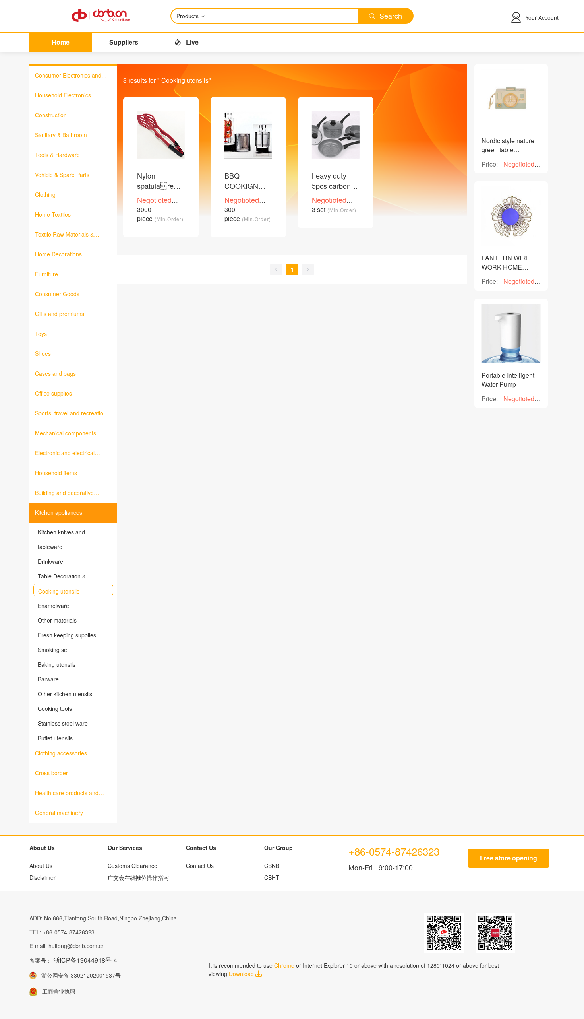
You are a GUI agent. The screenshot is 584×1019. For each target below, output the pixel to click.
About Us (40, 866)
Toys (41, 334)
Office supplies (53, 393)
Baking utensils (56, 664)
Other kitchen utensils (65, 694)
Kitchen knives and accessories (61, 532)
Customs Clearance (132, 866)
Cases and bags (55, 373)
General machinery (59, 813)
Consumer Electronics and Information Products (68, 75)
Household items (56, 473)
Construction (51, 115)
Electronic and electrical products (65, 453)
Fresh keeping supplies (67, 635)
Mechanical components (65, 433)
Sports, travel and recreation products (70, 413)
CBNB (271, 866)
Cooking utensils (58, 591)
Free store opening (508, 857)
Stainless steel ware (63, 723)
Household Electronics (63, 95)
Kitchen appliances (58, 512)
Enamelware (53, 605)
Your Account (542, 17)
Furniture (46, 274)
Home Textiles (53, 214)
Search (388, 15)
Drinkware (50, 561)
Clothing (45, 194)
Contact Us (200, 866)
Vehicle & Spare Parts (62, 175)
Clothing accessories (61, 753)
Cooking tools (55, 708)
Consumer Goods (57, 294)
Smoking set (53, 650)
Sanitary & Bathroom (61, 135)
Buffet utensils (55, 738)
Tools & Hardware (57, 155)
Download (242, 974)
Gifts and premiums (59, 314)
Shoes (43, 353)
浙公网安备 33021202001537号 (79, 975)
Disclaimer (42, 877)
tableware (50, 547)
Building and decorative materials (64, 493)
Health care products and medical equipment (67, 793)
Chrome (284, 965)
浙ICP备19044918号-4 (85, 960)
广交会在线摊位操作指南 (138, 877)
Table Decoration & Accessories (62, 576)
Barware (48, 679)
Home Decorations (58, 254)
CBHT (271, 877)
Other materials (57, 620)
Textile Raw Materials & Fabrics (64, 234)
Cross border (51, 773)
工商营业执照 (56, 991)
